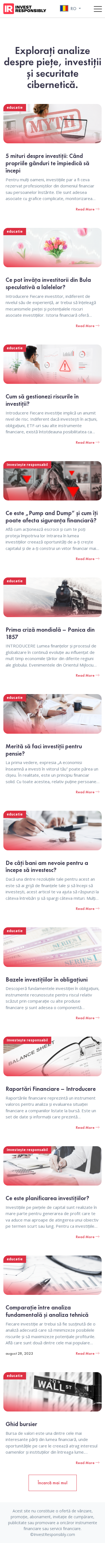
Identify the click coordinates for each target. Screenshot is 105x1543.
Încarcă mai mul (52, 1483)
